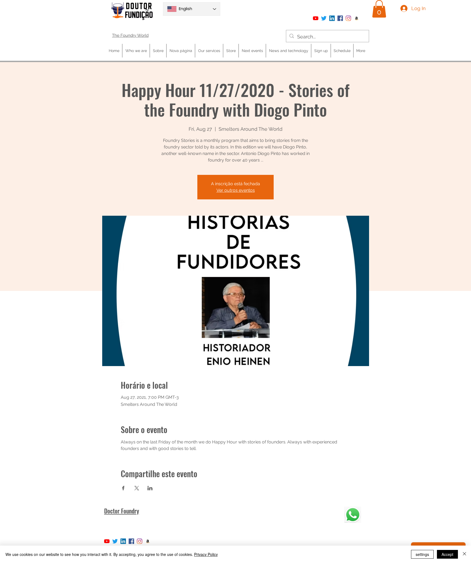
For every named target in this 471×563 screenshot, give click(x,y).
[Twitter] (324, 18)
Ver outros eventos (235, 190)
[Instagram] (348, 18)
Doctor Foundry (121, 510)
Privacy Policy (206, 554)
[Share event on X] (136, 488)
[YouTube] (315, 18)
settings (422, 554)
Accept (447, 554)
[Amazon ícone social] (356, 18)
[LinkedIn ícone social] (332, 18)
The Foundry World (130, 35)
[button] (379, 9)
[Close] (464, 554)
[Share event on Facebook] (123, 488)
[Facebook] (340, 18)
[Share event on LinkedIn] (150, 488)
